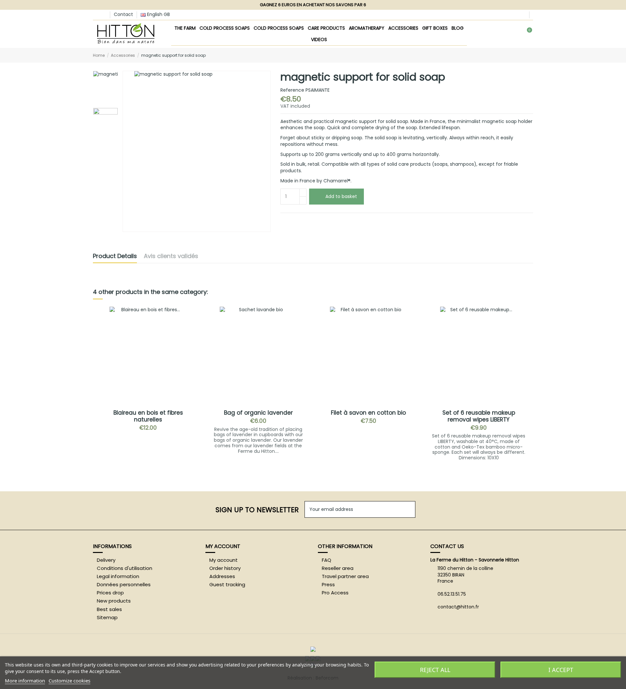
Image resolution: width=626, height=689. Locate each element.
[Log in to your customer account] (505, 34)
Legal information (118, 576)
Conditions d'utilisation (124, 568)
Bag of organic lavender (258, 413)
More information (25, 680)
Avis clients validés (171, 256)
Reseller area (337, 568)
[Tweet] (291, 220)
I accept (560, 670)
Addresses (222, 576)
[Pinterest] (306, 220)
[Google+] (299, 220)
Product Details (115, 256)
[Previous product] (524, 55)
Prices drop (110, 592)
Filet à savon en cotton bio (368, 413)
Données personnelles (124, 584)
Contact (123, 14)
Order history (225, 568)
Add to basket (341, 196)
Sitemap (107, 617)
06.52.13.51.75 (452, 594)
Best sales (109, 609)
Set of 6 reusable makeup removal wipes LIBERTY (478, 416)
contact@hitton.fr (458, 607)
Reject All (435, 670)
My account (223, 560)
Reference (292, 90)
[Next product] (530, 55)
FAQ (326, 560)
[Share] (283, 220)
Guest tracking (227, 584)
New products (114, 601)
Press (328, 584)
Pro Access (335, 592)
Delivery (106, 560)
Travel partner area (345, 576)
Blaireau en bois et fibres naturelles (148, 416)
